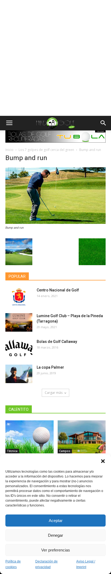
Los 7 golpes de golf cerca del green (46, 149)
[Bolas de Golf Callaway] (18, 348)
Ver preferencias (55, 550)
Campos (64, 451)
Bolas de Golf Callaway (57, 341)
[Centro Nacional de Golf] (18, 296)
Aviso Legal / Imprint (85, 564)
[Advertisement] (55, 58)
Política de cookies (13, 564)
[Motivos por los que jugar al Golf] (29, 436)
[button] (103, 461)
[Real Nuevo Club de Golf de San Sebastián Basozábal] (82, 436)
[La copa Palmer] (18, 374)
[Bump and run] (55, 222)
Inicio (9, 149)
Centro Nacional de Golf (58, 290)
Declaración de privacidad (46, 564)
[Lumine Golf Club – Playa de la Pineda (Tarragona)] (18, 322)
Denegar (55, 535)
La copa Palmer (50, 367)
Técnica (12, 451)
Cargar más (54, 392)
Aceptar (56, 520)
